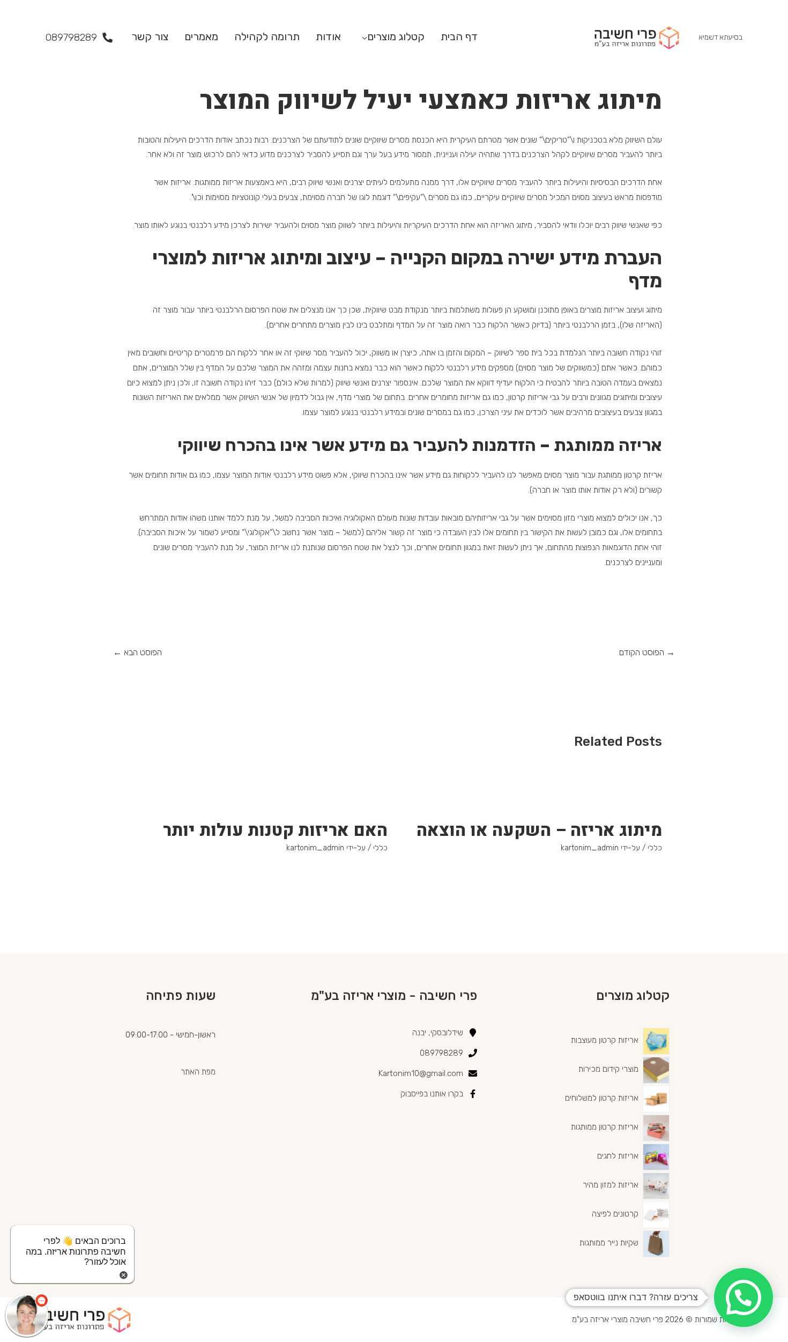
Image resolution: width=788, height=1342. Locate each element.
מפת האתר (198, 1072)
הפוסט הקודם (647, 652)
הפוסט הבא (137, 652)
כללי (655, 847)
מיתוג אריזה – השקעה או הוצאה (539, 830)
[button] (743, 1297)
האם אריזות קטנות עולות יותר (275, 830)
